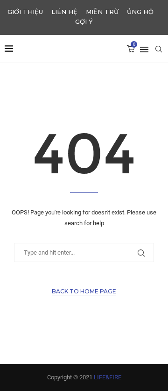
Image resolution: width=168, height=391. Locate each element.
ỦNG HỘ (140, 11)
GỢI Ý (84, 21)
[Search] (158, 49)
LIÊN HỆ (64, 11)
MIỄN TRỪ (102, 11)
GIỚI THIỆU (25, 11)
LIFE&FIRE (107, 377)
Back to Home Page (84, 291)
